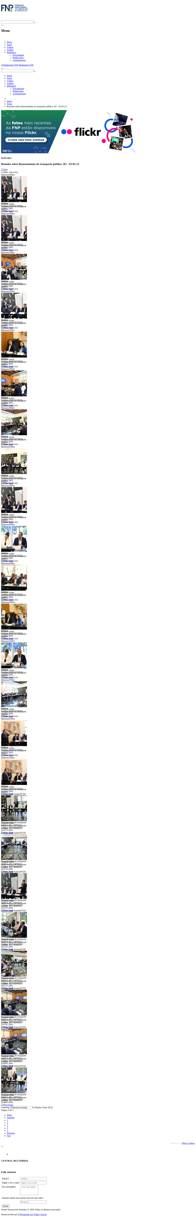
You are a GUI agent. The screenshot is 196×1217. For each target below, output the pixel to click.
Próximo (11, 1133)
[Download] (7, 1105)
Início (9, 42)
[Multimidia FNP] (14, 11)
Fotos (9, 44)
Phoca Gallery (188, 1143)
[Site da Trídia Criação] (32, 1214)
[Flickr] (68, 152)
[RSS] (4, 169)
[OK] (34, 22)
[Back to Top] (2, 1146)
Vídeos (10, 47)
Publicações (18, 57)
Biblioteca (11, 52)
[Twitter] (2, 19)
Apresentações (19, 60)
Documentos (18, 55)
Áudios (10, 50)
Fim (8, 1136)
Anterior (10, 1117)
